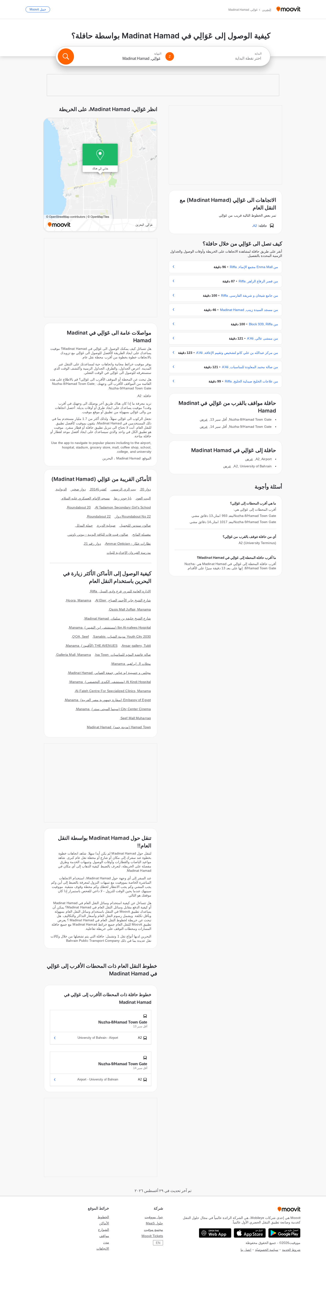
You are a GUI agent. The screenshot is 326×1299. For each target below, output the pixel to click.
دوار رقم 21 (92, 543)
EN (158, 1243)
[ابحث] (66, 56)
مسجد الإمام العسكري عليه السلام (86, 498)
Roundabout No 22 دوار (133, 516)
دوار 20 (145, 489)
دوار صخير (78, 489)
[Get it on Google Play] (284, 1233)
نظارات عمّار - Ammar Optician (128, 543)
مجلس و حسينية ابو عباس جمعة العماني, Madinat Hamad (109, 673)
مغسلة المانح (141, 534)
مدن (106, 1242)
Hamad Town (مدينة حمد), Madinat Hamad (119, 727)
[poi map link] (100, 175)
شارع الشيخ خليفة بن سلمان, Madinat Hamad (117, 618)
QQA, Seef (80, 636)
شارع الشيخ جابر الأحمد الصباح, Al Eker (123, 600)
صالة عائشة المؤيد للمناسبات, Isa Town (123, 655)
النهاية (157, 53)
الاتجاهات (102, 1248)
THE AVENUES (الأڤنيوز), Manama (91, 645)
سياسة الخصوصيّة (266, 1250)
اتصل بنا (246, 1250)
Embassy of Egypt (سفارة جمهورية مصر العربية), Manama (108, 700)
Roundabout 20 (79, 507)
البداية (258, 53)
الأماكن (104, 1223)
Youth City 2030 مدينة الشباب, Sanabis (122, 636)
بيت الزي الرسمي (123, 489)
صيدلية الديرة (106, 525)
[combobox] (220, 58)
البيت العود (143, 498)
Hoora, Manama (78, 600)
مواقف (104, 1236)
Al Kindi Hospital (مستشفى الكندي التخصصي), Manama (110, 682)
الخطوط (103, 1217)
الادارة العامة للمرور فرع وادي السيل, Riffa (120, 591)
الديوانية (61, 489)
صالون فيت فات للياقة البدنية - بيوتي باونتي (98, 534)
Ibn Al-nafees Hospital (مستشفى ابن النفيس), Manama (110, 627)
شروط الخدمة (291, 1250)
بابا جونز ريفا (123, 498)
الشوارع (103, 1230)
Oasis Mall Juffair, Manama (130, 609)
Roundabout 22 (99, 516)
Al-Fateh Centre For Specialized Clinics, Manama (113, 691)
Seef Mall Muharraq (136, 718)
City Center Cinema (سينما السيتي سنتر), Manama (113, 709)
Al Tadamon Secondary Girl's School (123, 507)
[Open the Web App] (215, 1233)
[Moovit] (288, 9)
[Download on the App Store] (250, 1233)
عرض (204, 419)
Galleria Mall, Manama (73, 655)
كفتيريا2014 (98, 489)
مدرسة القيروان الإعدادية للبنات (129, 553)
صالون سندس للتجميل (135, 525)
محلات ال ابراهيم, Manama (131, 664)
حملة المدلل (84, 525)
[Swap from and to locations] (169, 56)
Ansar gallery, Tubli (136, 645)
